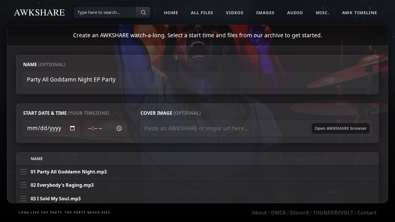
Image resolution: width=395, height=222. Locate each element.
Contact (366, 212)
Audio (295, 12)
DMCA (278, 212)
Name (44, 64)
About (259, 212)
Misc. (322, 12)
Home (171, 12)
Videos (234, 12)
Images (265, 12)
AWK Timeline (359, 12)
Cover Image (171, 113)
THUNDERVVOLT (333, 212)
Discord (299, 212)
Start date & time (66, 113)
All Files (202, 12)
